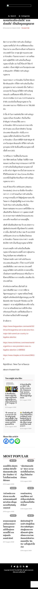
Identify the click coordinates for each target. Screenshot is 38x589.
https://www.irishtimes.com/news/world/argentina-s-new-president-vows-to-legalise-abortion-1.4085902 (18, 346)
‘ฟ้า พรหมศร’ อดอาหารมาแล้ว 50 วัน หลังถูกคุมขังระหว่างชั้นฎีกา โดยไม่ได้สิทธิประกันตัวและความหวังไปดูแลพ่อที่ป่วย (11, 418)
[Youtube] (17, 566)
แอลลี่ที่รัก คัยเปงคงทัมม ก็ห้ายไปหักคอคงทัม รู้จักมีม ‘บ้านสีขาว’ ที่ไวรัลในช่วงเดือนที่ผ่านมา (10, 473)
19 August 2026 (26, 550)
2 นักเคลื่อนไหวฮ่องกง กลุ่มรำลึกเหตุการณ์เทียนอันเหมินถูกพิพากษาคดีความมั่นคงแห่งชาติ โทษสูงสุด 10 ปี (11, 399)
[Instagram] (20, 566)
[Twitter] (11, 441)
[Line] (17, 441)
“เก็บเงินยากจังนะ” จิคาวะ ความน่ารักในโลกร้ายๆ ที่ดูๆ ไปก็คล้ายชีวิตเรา (27, 471)
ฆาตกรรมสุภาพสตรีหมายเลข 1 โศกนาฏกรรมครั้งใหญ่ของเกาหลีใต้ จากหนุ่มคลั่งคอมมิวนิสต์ (9, 529)
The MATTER (25, 28)
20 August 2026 (12, 426)
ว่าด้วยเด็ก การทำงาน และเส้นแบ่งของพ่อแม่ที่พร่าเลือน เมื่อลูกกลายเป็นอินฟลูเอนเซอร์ (10, 501)
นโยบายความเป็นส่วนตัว (19, 572)
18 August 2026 (9, 484)
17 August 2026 (9, 542)
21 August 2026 (11, 407)
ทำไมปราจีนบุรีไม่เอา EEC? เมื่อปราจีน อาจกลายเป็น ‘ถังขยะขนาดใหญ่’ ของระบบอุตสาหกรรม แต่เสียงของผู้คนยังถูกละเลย (26, 390)
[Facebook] (6, 441)
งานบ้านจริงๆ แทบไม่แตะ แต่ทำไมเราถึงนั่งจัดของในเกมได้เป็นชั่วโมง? (27, 499)
